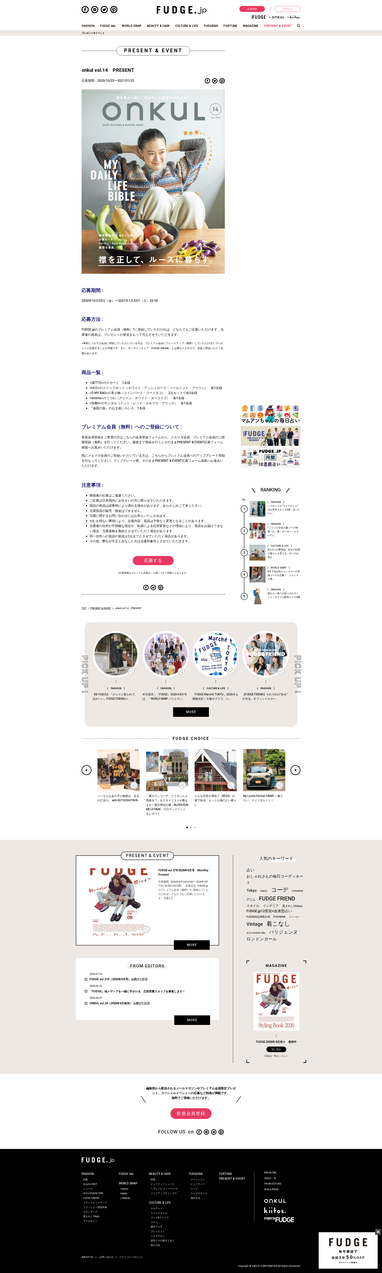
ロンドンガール (262, 939)
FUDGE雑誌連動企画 (258, 917)
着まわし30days (292, 906)
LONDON (125, 1198)
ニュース (88, 1189)
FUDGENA (211, 26)
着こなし (278, 924)
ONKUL (264, 891)
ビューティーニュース (162, 1184)
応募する (153, 560)
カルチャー (157, 1208)
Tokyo (252, 890)
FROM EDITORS (273, 1184)
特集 (85, 1179)
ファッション (198, 1179)
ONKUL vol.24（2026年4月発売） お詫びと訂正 (120, 1003)
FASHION (88, 26)
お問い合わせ (106, 1257)
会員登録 (252, 9)
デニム (251, 899)
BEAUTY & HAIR (158, 26)
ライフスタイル (159, 1213)
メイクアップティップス (164, 1193)
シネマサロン (158, 1236)
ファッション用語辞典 (95, 1207)
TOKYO (124, 1189)
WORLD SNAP (131, 26)
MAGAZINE (250, 26)
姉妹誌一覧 (270, 1178)
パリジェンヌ (283, 932)
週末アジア (157, 1226)
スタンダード (90, 1212)
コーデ (279, 890)
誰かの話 (155, 1245)
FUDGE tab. (108, 26)
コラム (154, 1222)
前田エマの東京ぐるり (162, 1240)
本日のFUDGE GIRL (256, 933)
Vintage (255, 924)
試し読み (276, 1049)
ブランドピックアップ (95, 1202)
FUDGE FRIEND (277, 899)
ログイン (287, 9)
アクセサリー (90, 1221)
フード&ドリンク (160, 1217)
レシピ (194, 1189)
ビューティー (198, 1184)
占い (250, 870)
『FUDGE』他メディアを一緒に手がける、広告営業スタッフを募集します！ (137, 991)
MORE (192, 945)
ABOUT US (87, 1257)
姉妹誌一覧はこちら (275, 1056)
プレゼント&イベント (93, 33)
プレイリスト (158, 1231)
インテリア (271, 905)
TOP (84, 608)
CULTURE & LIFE (186, 26)
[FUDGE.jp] (182, 10)
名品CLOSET (90, 1184)
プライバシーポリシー (131, 1257)
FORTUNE (230, 26)
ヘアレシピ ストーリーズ (164, 1189)
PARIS (123, 1193)
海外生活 (195, 1198)
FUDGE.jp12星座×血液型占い (269, 911)
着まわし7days (91, 1216)
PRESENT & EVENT (277, 26)
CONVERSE (297, 891)
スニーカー (294, 916)
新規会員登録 (190, 1113)
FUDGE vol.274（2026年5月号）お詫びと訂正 (119, 979)
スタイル (253, 905)
